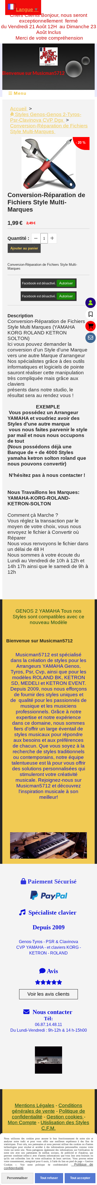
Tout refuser (49, 1178)
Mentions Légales (34, 1105)
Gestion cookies (65, 1116)
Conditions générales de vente (47, 1108)
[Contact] (90, 338)
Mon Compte (22, 1122)
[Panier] (90, 326)
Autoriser (66, 283)
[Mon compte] (90, 303)
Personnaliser (17, 1178)
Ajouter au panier (24, 248)
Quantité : (18, 238)
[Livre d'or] (90, 314)
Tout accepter (80, 1178)
